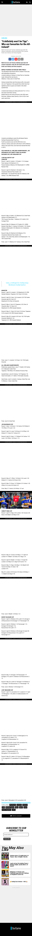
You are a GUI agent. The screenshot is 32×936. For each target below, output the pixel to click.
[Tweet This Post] (13, 59)
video (13, 809)
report (21, 807)
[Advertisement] (16, 20)
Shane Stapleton (6, 809)
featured (25, 805)
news (16, 807)
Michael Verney (10, 807)
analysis (19, 805)
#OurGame (13, 805)
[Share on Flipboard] (16, 59)
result (25, 807)
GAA (3, 807)
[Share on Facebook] (10, 59)
